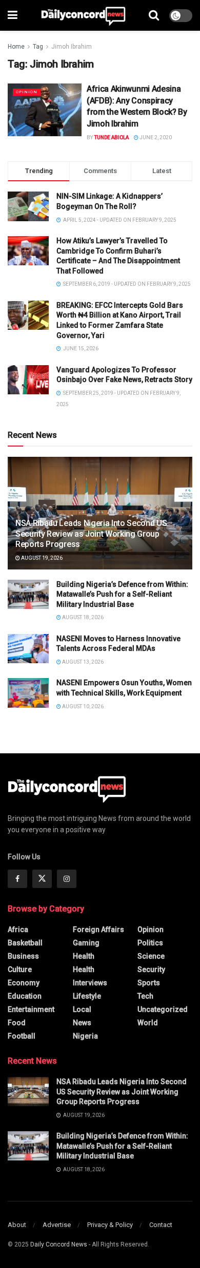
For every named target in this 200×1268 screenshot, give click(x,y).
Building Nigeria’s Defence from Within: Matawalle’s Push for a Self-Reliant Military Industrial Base (122, 594)
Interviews (90, 983)
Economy (23, 983)
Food (17, 1023)
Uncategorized (162, 1009)
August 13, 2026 (82, 662)
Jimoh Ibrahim (71, 46)
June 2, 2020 (155, 137)
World (147, 1023)
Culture (20, 969)
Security (151, 969)
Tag (38, 46)
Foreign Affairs (98, 929)
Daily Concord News (58, 1244)
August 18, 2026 (82, 617)
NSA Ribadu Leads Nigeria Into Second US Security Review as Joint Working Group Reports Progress (91, 534)
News (82, 1023)
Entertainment (31, 1009)
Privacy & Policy (110, 1225)
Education (25, 996)
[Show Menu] (12, 15)
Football (21, 1036)
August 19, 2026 (41, 558)
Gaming (86, 943)
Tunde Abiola (111, 137)
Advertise (57, 1225)
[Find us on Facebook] (17, 879)
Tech (145, 996)
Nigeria (85, 1036)
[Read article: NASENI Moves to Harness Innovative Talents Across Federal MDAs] (28, 648)
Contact (160, 1225)
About (17, 1225)
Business (23, 956)
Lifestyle (87, 996)
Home (16, 46)
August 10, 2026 (82, 706)
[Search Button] (154, 15)
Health (83, 956)
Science (151, 956)
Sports (148, 983)
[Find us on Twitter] (42, 879)
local (82, 1009)
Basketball (25, 943)
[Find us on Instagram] (66, 879)
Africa (18, 929)
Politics (150, 943)
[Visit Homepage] (83, 15)
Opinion (26, 92)
